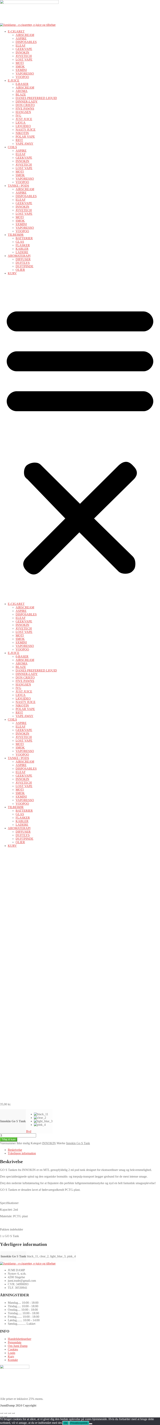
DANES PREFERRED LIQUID (36, 98)
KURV (12, 273)
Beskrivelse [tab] (15, 1149)
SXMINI (21, 70)
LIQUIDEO (23, 126)
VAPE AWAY (24, 143)
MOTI (20, 63)
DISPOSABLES (26, 42)
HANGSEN (23, 112)
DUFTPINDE (24, 266)
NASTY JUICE (26, 129)
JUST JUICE (24, 119)
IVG (18, 115)
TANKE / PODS (18, 185)
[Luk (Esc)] (13, 1413)
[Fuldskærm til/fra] (5, 1413)
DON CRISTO (25, 105)
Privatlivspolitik (79, 1422)
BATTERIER (24, 238)
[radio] (43, 1114)
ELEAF (21, 45)
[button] (80, 438)
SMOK (20, 66)
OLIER (20, 269)
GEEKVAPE (24, 49)
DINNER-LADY (27, 101)
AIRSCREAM (25, 35)
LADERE (22, 252)
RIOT (19, 140)
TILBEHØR (16, 234)
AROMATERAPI (19, 255)
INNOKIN (22, 52)
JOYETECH (24, 56)
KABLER (22, 248)
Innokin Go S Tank (13, 1121)
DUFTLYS (23, 262)
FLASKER (23, 245)
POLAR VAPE (25, 136)
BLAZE (21, 94)
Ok (65, 1422)
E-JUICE (13, 80)
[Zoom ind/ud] (1, 1413)
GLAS (20, 241)
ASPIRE (21, 38)
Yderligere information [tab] (22, 1153)
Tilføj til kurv (9, 1139)
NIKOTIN (22, 133)
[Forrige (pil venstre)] (1, 1416)
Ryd (28, 1131)
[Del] (9, 1413)
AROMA (22, 91)
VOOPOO (22, 77)
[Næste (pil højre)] (5, 1416)
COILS (12, 147)
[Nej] (90, 1423)
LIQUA (21, 122)
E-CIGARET (16, 31)
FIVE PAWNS (25, 108)
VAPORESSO (25, 73)
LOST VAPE (24, 59)
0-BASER (22, 84)
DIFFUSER (23, 259)
